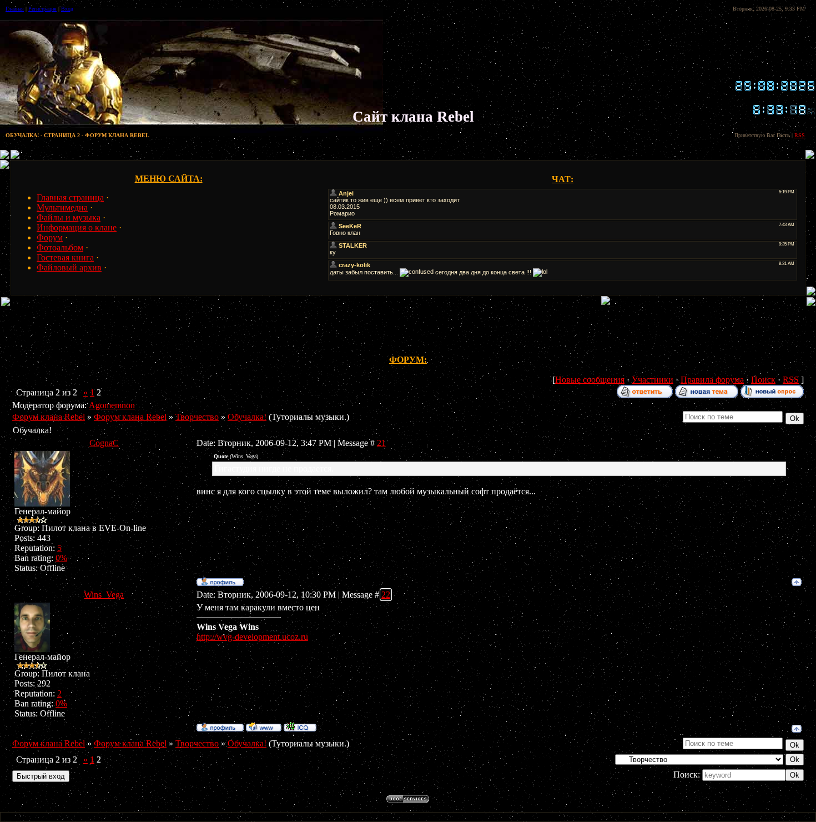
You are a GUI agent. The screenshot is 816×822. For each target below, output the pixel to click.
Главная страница (70, 197)
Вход (67, 9)
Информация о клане (77, 227)
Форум (50, 237)
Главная (15, 9)
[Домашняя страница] (263, 726)
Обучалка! (247, 417)
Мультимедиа (62, 207)
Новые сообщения (589, 379)
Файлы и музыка (68, 217)
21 (381, 443)
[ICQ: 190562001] (300, 726)
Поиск (763, 379)
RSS (799, 135)
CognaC (104, 443)
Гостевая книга (65, 257)
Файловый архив (69, 267)
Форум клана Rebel (48, 417)
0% (61, 558)
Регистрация (42, 9)
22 (385, 594)
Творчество (197, 417)
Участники (652, 379)
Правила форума (712, 379)
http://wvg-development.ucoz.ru (252, 636)
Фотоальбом (60, 247)
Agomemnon (112, 405)
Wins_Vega (104, 594)
